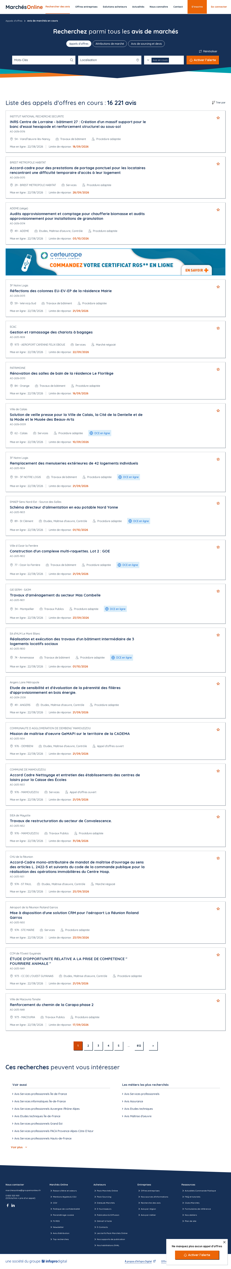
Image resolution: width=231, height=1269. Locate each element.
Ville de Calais (18, 409)
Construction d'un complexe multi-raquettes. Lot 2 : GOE (60, 551)
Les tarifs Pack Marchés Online (112, 1233)
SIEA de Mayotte (20, 815)
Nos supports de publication (111, 1239)
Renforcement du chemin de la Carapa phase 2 (52, 1004)
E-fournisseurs (104, 1209)
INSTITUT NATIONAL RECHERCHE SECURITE (37, 116)
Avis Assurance (133, 1101)
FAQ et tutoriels (192, 1196)
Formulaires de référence (198, 1209)
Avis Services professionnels (141, 1094)
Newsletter (58, 1227)
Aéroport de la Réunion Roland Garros (34, 907)
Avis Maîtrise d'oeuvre (138, 1116)
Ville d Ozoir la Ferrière (24, 545)
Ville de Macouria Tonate (25, 999)
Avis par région (148, 1209)
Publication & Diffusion (108, 1215)
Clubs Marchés (192, 1203)
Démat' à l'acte (104, 1221)
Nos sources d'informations (154, 1196)
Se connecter (219, 6)
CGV (55, 1203)
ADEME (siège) (19, 208)
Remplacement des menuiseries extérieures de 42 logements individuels (74, 463)
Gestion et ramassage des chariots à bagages (51, 332)
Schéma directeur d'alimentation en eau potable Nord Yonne (64, 507)
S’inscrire (197, 6)
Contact (178, 6)
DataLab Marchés (106, 1203)
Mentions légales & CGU (64, 1196)
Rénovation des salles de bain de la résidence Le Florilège (61, 373)
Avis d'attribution (61, 1233)
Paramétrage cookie (63, 1215)
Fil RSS (56, 1221)
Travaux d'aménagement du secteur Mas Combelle (55, 595)
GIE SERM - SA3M (20, 589)
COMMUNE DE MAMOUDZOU (28, 769)
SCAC (13, 326)
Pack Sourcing (104, 1196)
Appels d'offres (14, 20)
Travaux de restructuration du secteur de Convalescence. (61, 820)
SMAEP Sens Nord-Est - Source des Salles (35, 502)
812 (139, 1045)
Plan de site (190, 1221)
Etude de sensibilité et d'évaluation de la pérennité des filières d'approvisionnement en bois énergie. (65, 690)
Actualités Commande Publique (200, 1190)
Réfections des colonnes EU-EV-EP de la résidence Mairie (61, 290)
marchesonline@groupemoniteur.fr (23, 1190)
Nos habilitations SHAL (108, 1245)
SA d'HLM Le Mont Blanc (25, 633)
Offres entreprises (86, 6)
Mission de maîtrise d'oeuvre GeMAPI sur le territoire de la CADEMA (70, 733)
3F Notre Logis (19, 285)
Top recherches (61, 1239)
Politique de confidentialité (66, 1209)
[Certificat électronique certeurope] (115, 262)
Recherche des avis (150, 1203)
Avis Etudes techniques (138, 1108)
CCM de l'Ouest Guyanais (25, 953)
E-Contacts (102, 1227)
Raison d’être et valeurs (65, 1190)
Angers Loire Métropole (24, 682)
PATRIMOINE (17, 368)
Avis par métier (148, 1215)
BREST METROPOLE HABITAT (28, 162)
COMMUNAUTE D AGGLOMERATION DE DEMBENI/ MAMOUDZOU (50, 728)
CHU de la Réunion (21, 856)
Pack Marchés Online (107, 1190)
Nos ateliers (191, 1215)
